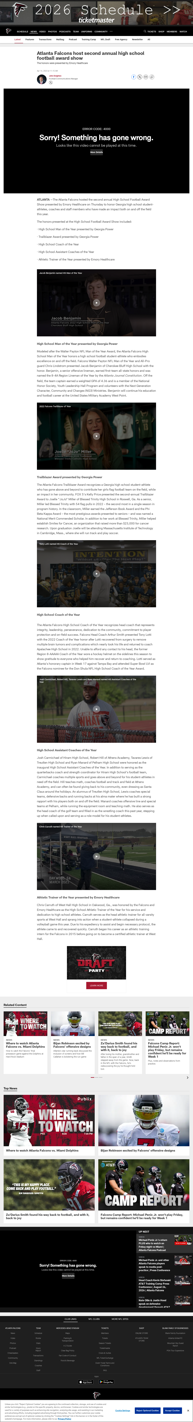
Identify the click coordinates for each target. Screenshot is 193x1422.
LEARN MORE (96, 985)
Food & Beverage (67, 1360)
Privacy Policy (64, 1419)
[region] (96, 1411)
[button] (96, 152)
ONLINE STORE (141, 1333)
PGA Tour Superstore (175, 1350)
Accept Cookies (172, 1410)
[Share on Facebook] (133, 78)
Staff (38, 1370)
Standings (38, 1360)
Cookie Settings (122, 1410)
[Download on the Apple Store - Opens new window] (85, 1382)
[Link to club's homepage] (8, 31)
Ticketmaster (105, 1348)
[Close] (188, 1410)
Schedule (38, 1333)
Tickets (105, 1338)
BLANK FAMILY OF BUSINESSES (175, 1328)
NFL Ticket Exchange (105, 1358)
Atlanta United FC (175, 1338)
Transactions (38, 1355)
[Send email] (145, 78)
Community (13, 1358)
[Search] (145, 31)
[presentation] (188, 1078)
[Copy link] (151, 77)
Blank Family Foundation (175, 1333)
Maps (67, 1333)
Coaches (38, 1365)
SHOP (141, 1328)
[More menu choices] (111, 31)
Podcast (12, 1348)
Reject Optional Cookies (147, 1410)
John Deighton (55, 76)
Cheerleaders (13, 1353)
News (13, 1333)
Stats (38, 1343)
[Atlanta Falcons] (96, 1396)
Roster (38, 1338)
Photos (13, 1343)
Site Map (12, 1363)
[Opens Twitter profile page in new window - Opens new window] (51, 82)
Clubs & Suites (105, 1353)
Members (105, 1333)
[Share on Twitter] (139, 78)
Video (13, 1338)
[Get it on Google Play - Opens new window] (106, 1383)
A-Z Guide (67, 1346)
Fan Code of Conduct (67, 1355)
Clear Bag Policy (67, 1350)
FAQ (105, 1370)
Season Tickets (105, 1343)
